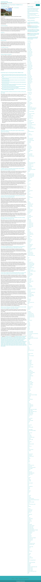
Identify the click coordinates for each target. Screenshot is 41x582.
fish (28, 214)
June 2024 (28, 71)
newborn (28, 398)
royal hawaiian (29, 455)
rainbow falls (29, 441)
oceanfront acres (3, 341)
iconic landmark (23, 338)
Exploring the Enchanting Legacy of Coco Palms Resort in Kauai (32, 14)
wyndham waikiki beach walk (31, 571)
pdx (28, 423)
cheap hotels (29, 167)
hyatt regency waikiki (30, 295)
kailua (28, 321)
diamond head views (9, 337)
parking (28, 421)
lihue (28, 356)
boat (28, 152)
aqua (28, 112)
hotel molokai (29, 278)
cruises (28, 186)
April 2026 (28, 47)
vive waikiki (29, 519)
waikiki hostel (29, 533)
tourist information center (31, 504)
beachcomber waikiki (30, 140)
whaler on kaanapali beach (31, 560)
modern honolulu (30, 384)
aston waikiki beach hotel (31, 128)
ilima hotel (29, 300)
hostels (28, 276)
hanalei (28, 243)
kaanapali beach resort (30, 316)
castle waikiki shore (30, 163)
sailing (28, 457)
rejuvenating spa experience (17, 342)
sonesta (28, 475)
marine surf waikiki (30, 366)
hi (27, 256)
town (28, 505)
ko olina (28, 343)
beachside (29, 142)
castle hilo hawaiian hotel (31, 162)
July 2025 (28, 57)
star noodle (29, 480)
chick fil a (28, 170)
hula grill (28, 284)
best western (29, 148)
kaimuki (28, 322)
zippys (28, 572)
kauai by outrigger (30, 331)
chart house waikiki (30, 166)
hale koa (28, 235)
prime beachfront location (9, 342)
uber (28, 513)
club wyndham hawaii (30, 173)
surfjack (28, 488)
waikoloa (28, 542)
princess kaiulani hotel (30, 437)
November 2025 (29, 52)
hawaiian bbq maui (30, 253)
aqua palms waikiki (30, 115)
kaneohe (28, 325)
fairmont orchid (29, 210)
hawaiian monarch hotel (31, 255)
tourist (28, 503)
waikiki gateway (29, 532)
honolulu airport (29, 273)
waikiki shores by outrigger (31, 537)
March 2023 (29, 88)
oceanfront (29, 403)
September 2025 (29, 55)
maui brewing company (31, 372)
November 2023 (29, 79)
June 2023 (28, 85)
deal (28, 192)
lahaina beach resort (30, 350)
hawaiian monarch (30, 254)
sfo (27, 462)
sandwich (28, 458)
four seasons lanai (30, 224)
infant (28, 303)
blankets (28, 151)
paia (28, 417)
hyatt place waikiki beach (31, 292)
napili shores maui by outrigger (32, 394)
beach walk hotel (30, 139)
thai (28, 494)
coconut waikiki (29, 177)
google (28, 230)
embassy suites (29, 205)
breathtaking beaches (18, 336)
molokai (28, 385)
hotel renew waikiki (30, 281)
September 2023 (29, 81)
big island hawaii (30, 150)
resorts (28, 448)
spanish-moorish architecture (10, 343)
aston (28, 119)
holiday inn (29, 268)
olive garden (29, 407)
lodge (28, 357)
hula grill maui (29, 285)
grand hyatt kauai (30, 233)
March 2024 (29, 75)
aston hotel (29, 121)
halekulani (29, 238)
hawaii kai (28, 247)
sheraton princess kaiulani (31, 467)
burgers (28, 159)
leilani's (28, 354)
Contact (16, 578)
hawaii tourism (29, 249)
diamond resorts (30, 197)
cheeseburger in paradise (31, 169)
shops (28, 470)
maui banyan (29, 370)
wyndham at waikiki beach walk (32, 566)
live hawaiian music (4, 339)
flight (28, 218)
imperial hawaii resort (30, 302)
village (28, 515)
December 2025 (29, 51)
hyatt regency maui (30, 294)
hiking (28, 257)
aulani (28, 130)
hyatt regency (29, 293)
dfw (28, 195)
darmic (28, 189)
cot (27, 182)
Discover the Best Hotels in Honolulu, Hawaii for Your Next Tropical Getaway (33, 23)
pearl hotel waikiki (30, 427)
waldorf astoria (29, 551)
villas (28, 516)
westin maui (29, 556)
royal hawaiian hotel (30, 456)
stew (28, 485)
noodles (28, 400)
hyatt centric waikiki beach (31, 288)
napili (28, 392)
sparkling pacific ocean (18, 343)
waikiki (28, 523)
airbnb (28, 101)
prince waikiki (29, 436)
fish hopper (29, 215)
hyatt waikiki (29, 296)
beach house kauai (30, 138)
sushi (28, 489)
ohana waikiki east (30, 404)
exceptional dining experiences (17, 337)
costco (28, 181)
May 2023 (28, 86)
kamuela (28, 324)
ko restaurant (29, 344)
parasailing (29, 419)
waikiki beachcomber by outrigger (32, 529)
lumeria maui (29, 362)
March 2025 (29, 61)
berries (28, 144)
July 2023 (28, 84)
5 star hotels (29, 94)
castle (28, 161)
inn (27, 304)
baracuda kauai (29, 134)
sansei (28, 459)
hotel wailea (29, 282)
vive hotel (28, 517)
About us (13, 578)
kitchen (28, 342)
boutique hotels (29, 154)
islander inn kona (30, 306)
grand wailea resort (30, 234)
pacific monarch (29, 414)
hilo (28, 258)
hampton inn (29, 240)
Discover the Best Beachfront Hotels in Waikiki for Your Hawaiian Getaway (33, 9)
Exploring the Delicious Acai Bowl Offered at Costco (32, 38)
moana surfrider (29, 383)
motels (28, 391)
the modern (29, 497)
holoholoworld (4, 7)
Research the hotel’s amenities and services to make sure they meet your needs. (14, 74)
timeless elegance (16, 344)
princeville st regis (30, 439)
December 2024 (29, 65)
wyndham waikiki (30, 570)
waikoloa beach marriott (31, 543)
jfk (27, 310)
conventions (29, 180)
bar (28, 132)
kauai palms (29, 335)
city (28, 172)
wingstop (28, 564)
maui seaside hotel (30, 375)
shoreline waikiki (30, 474)
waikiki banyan (29, 524)
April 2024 (28, 74)
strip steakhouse (30, 486)
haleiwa (28, 237)
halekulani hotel (29, 239)
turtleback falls (29, 510)
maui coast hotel (30, 373)
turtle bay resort (29, 509)
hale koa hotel (29, 236)
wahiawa (28, 522)
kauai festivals (29, 334)
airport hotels (29, 102)
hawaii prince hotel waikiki (31, 248)
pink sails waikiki (30, 429)
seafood (28, 461)
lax (27, 352)
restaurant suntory (30, 449)
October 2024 (29, 67)
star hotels (29, 479)
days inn (28, 191)
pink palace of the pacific (18, 341)
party (28, 422)
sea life (28, 460)
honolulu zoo (29, 275)
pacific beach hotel (30, 413)
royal (28, 452)
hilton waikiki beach (30, 265)
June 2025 (28, 58)
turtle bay (28, 508)
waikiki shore (29, 536)
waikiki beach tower (30, 526)
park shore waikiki (30, 420)
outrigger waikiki (30, 410)
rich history (23, 342)
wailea (28, 545)
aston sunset (29, 125)
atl (27, 129)
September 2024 (29, 68)
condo (28, 179)
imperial (28, 301)
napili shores (29, 393)
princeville (29, 438)
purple (28, 440)
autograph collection (30, 131)
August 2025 (29, 56)
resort (28, 447)
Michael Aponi (29, 29)
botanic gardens (29, 153)
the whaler (29, 500)
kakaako (28, 323)
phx (28, 428)
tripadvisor (29, 506)
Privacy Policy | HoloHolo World (23, 578)
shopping (28, 469)
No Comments (16, 7)
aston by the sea (29, 120)
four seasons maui (30, 225)
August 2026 (29, 42)
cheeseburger (29, 168)
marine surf (29, 365)
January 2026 (29, 50)
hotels (28, 283)
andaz (28, 110)
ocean (28, 402)
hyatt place (29, 291)
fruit (28, 228)
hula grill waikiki (29, 286)
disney (28, 199)
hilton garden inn (30, 262)
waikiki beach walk (30, 527)
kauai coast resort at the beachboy (32, 333)
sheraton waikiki (29, 468)
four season (29, 220)
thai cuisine (29, 495)
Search (28, 3)
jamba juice (29, 307)
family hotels (29, 211)
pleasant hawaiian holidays (31, 430)
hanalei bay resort (30, 244)
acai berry (28, 96)
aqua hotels (29, 114)
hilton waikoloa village (30, 267)
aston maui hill (29, 123)
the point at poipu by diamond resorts (33, 499)
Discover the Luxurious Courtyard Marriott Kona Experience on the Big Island (32, 11)
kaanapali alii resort (30, 313)
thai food (28, 496)
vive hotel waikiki (30, 518)
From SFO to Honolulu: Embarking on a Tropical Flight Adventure (33, 18)
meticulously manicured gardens (9, 340)
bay (28, 135)
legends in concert (30, 353)
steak (28, 484)
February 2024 (29, 76)
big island (28, 149)
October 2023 (29, 80)
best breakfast (29, 147)
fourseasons (29, 227)
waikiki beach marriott (30, 525)
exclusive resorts (30, 206)
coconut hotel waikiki (30, 176)
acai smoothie (29, 99)
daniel (28, 188)
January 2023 (29, 90)
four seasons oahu (30, 226)
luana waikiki (29, 361)
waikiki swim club (30, 538)
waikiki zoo (29, 541)
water (28, 552)
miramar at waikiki (30, 382)
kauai (28, 330)
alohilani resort (29, 106)
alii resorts (29, 104)
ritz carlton (29, 450)
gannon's (28, 229)
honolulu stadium (30, 274)
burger (28, 158)
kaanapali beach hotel (30, 315)
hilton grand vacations (30, 263)
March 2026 (29, 48)
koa (28, 345)
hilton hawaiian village (30, 264)
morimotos (29, 390)
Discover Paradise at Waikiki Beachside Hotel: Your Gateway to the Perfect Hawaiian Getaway (33, 26)
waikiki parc (29, 534)
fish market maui (30, 216)
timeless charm (10, 344)
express (28, 207)
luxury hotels (29, 363)
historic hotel (16, 338)
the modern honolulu (30, 498)
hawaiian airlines (30, 252)
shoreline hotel (29, 471)
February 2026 (29, 49)
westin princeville (30, 557)
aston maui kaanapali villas (31, 124)
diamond (28, 196)
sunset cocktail (5, 344)
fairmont (28, 208)
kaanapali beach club (30, 314)
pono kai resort (29, 432)
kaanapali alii (29, 312)
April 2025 (28, 60)
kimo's (28, 341)
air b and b (29, 100)
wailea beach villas (30, 546)
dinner (28, 198)
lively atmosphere (9, 339)
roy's (28, 451)
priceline (28, 433)
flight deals (29, 219)
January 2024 (29, 77)
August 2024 (29, 69)
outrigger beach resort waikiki (32, 409)
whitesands (29, 563)
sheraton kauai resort (30, 465)
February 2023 (29, 89)
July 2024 (28, 70)
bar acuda (29, 133)
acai (28, 95)
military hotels (29, 381)
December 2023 (29, 78)
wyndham (28, 565)
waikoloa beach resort (30, 544)
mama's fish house (30, 364)
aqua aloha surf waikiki (30, 113)
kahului (28, 319)
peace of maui (29, 424)
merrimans (29, 379)
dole (28, 200)
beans (28, 143)
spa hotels (29, 477)
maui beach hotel (30, 371)
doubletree (29, 202)
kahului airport (29, 320)
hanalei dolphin (29, 245)
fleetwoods (29, 217)
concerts (28, 178)
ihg (27, 297)
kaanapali (28, 311)
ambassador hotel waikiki (31, 109)
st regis (28, 478)
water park (29, 553)
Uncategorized (29, 514)
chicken (28, 171)
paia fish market (29, 418)
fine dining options (5, 338)
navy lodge (29, 395)
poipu (28, 431)
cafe (28, 160)
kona (28, 346)
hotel (28, 277)
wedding (28, 554)
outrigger (28, 408)
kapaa (28, 326)
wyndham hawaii (30, 567)
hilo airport (29, 259)
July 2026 (28, 43)
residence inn (29, 446)
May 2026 (28, 46)
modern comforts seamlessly (18, 340)
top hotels (20, 344)
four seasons (29, 221)
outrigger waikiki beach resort (32, 411)
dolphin (28, 201)
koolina (28, 347)
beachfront (29, 141)
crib (28, 185)
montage (28, 389)
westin (28, 555)
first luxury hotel (11, 338)
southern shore (3, 343)
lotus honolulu (29, 360)
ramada (28, 442)
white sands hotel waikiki (31, 562)
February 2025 (29, 62)
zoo (28, 573)
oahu (9, 336)
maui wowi (29, 376)
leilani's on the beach (30, 355)
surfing (28, 487)
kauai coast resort (30, 332)
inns (28, 305)
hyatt (28, 287)
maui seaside (29, 374)
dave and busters (30, 190)
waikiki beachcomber (30, 528)
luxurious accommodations (17, 339)
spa (28, 476)
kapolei (28, 329)
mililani (28, 380)
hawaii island (29, 246)
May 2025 (28, 59)
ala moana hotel (29, 103)
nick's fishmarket (30, 399)
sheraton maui (29, 466)
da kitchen (29, 187)
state (28, 481)
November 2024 (29, 66)
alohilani (28, 105)
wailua (28, 548)
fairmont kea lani (30, 209)
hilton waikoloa (29, 266)
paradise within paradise (10, 341)
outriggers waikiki (30, 412)
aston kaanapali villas (30, 122)
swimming (29, 490)
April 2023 (28, 87)
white (28, 561)
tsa (27, 507)
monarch (28, 388)
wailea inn (29, 547)
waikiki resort (29, 535)
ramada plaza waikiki (30, 443)
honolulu (6, 336)
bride (28, 157)
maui (28, 369)
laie (28, 351)
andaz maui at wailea (30, 111)
